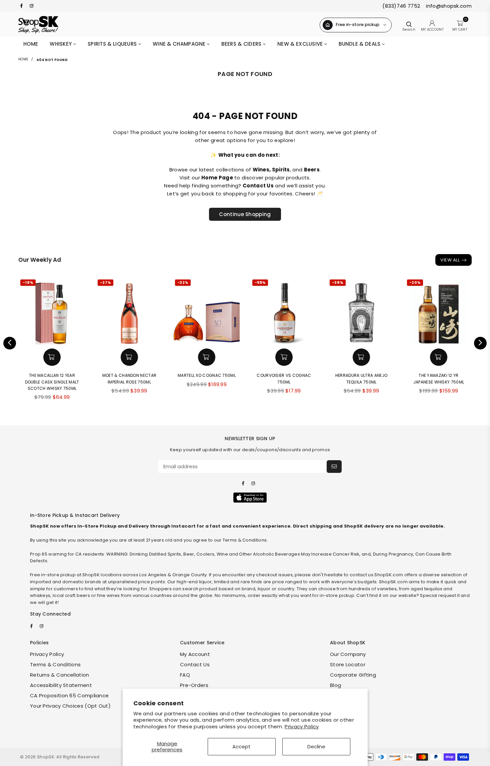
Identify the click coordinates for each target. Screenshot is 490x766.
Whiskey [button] (61, 43)
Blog (335, 685)
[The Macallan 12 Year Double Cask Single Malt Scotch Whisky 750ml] (52, 311)
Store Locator (347, 664)
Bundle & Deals (360, 43)
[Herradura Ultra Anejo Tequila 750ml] (361, 311)
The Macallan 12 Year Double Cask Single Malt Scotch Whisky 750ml (52, 381)
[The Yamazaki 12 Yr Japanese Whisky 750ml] (438, 311)
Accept (241, 746)
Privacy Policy (302, 726)
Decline (316, 746)
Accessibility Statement (61, 685)
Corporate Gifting (353, 674)
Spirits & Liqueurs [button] (113, 43)
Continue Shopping (245, 214)
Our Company (348, 654)
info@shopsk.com (448, 5)
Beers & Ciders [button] (242, 43)
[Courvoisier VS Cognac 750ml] (284, 311)
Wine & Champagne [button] (180, 43)
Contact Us (195, 664)
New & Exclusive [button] (300, 43)
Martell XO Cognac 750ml (207, 375)
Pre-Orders (194, 685)
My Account (195, 654)
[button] (52, 357)
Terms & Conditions (55, 664)
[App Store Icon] (250, 498)
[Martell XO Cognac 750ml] (206, 311)
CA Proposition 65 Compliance (69, 695)
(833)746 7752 (401, 5)
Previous (9, 343)
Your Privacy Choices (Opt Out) (70, 705)
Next (480, 343)
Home (30, 43)
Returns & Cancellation (59, 674)
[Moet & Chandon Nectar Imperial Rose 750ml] (129, 311)
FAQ (185, 674)
